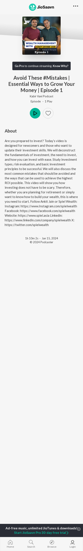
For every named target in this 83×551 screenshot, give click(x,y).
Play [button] (35, 113)
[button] (48, 113)
